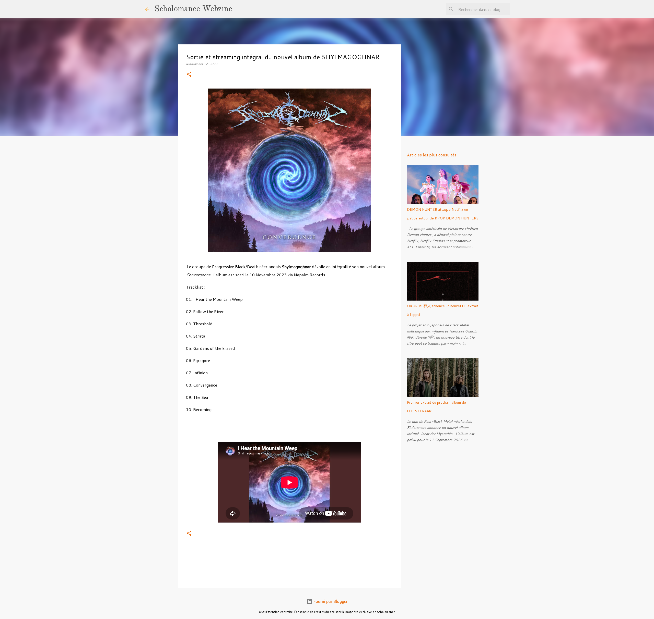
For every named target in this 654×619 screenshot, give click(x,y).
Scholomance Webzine (193, 9)
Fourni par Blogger (330, 601)
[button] (189, 74)
